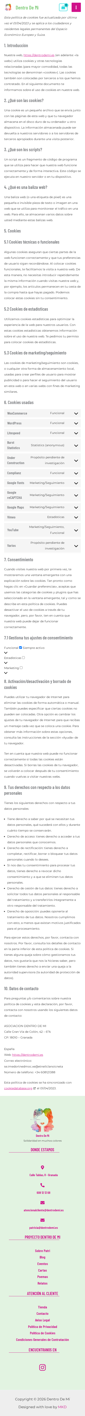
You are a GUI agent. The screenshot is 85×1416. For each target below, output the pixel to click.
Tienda (42, 1307)
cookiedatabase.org (18, 1088)
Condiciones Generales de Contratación (42, 1339)
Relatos (42, 1283)
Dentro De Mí (27, 7)
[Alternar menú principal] (76, 7)
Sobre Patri (42, 1250)
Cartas (42, 1270)
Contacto (42, 1313)
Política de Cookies (42, 1333)
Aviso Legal (42, 1320)
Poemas (42, 1276)
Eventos (42, 1263)
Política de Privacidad (42, 1326)
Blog (42, 1257)
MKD (62, 1407)
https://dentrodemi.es (39, 55)
